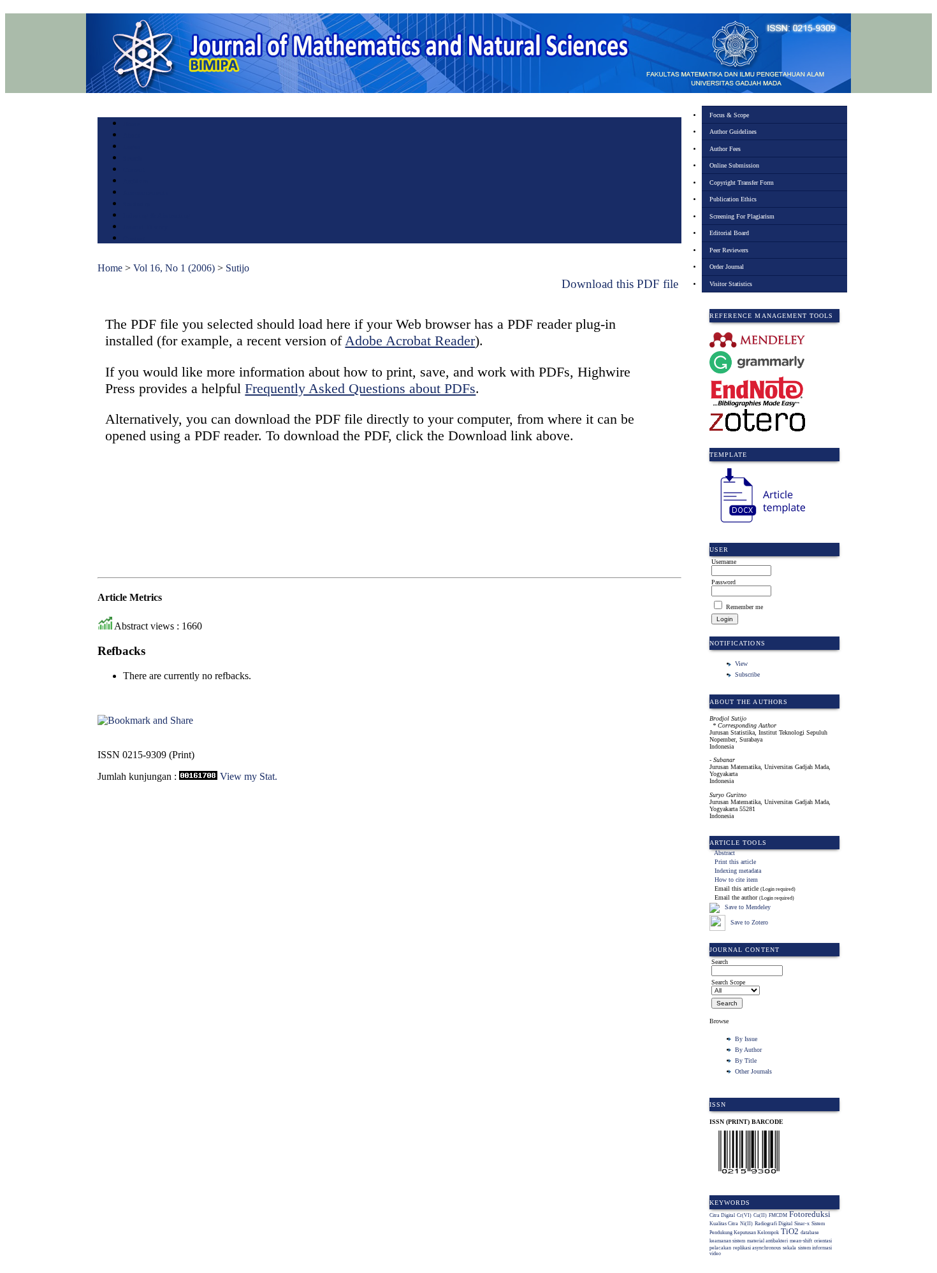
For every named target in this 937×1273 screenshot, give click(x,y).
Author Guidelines (733, 131)
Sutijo (237, 268)
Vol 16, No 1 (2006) (174, 268)
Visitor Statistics (730, 283)
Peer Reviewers (728, 250)
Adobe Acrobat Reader (410, 341)
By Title (746, 1060)
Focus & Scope (729, 115)
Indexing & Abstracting (156, 215)
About (132, 135)
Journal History (145, 227)
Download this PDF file (620, 284)
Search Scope (728, 982)
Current (134, 169)
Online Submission (734, 165)
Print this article (735, 861)
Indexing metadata (738, 870)
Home (131, 123)
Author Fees (725, 148)
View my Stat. (248, 776)
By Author (748, 1049)
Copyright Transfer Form (741, 182)
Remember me (744, 606)
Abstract (724, 852)
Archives (135, 181)
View (741, 663)
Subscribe (747, 674)
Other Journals (753, 1071)
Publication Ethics (733, 199)
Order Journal (726, 266)
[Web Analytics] (198, 776)
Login (131, 146)
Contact (134, 238)
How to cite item (736, 879)
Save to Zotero (748, 922)
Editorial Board (729, 232)
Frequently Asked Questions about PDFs (360, 388)
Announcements (145, 192)
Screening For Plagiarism (741, 216)
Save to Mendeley (748, 907)
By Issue (746, 1038)
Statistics (136, 204)
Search (132, 158)
